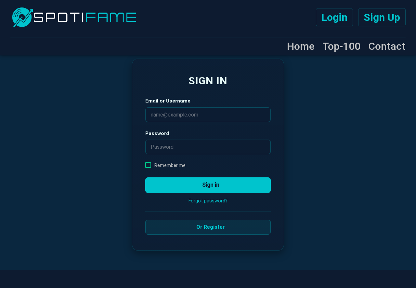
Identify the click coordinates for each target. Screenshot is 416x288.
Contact (387, 46)
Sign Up (382, 17)
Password (157, 133)
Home (301, 46)
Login (334, 17)
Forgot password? (208, 201)
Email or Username (167, 101)
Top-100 (341, 46)
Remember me (170, 165)
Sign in (210, 185)
